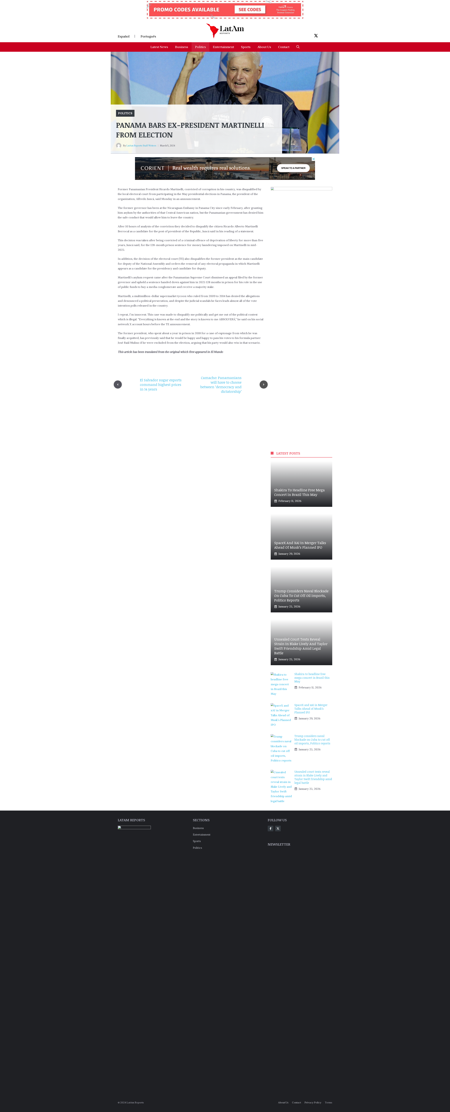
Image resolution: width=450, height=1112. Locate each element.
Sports (245, 47)
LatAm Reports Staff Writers (141, 145)
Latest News (159, 47)
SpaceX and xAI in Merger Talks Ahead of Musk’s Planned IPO (300, 545)
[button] (298, 47)
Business (181, 47)
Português (148, 36)
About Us (264, 47)
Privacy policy (312, 1102)
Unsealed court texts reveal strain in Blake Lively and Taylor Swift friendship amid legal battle (300, 646)
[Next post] (263, 384)
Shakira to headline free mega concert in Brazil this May (299, 492)
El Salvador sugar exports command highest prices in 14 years (161, 384)
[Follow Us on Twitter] (278, 828)
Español (124, 36)
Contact (283, 47)
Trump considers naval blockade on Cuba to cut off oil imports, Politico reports (301, 595)
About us (283, 1102)
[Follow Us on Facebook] (270, 828)
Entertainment (223, 47)
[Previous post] (117, 384)
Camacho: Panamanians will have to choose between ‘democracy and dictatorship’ (221, 384)
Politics (200, 47)
